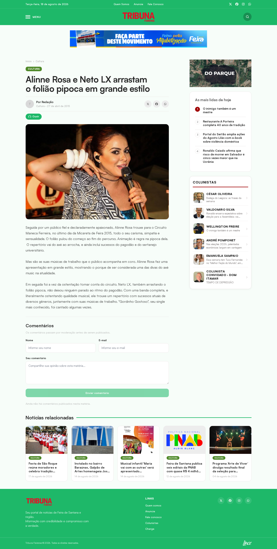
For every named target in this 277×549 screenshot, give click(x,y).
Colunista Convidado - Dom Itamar (221, 275)
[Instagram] (243, 4)
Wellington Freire (222, 226)
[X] (230, 4)
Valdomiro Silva (220, 209)
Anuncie (138, 4)
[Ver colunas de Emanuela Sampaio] (199, 259)
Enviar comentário (97, 393)
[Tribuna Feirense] (80, 501)
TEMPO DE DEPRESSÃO (220, 282)
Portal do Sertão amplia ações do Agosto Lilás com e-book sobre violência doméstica (224, 137)
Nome (29, 340)
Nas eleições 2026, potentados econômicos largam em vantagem (224, 246)
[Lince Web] (247, 543)
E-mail (103, 340)
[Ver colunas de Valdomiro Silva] (199, 213)
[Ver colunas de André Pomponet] (199, 244)
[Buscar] (247, 16)
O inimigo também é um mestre (219, 110)
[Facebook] (237, 4)
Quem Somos (121, 4)
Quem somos (153, 505)
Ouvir (35, 116)
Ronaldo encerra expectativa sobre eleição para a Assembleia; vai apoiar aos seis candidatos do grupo (224, 215)
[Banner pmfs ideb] (138, 38)
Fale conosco (153, 517)
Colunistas (151, 523)
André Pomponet (221, 240)
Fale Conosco (156, 4)
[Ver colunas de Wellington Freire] (199, 228)
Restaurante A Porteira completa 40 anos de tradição (224, 123)
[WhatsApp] (250, 4)
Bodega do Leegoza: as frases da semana (223, 200)
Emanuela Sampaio (222, 256)
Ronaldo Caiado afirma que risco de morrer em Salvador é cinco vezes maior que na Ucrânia (223, 156)
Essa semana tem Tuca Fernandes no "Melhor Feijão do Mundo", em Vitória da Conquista (224, 261)
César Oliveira (219, 194)
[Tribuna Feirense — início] (138, 16)
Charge (149, 528)
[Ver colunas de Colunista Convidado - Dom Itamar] (199, 277)
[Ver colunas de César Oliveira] (199, 197)
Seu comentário (36, 358)
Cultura (40, 61)
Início (29, 61)
